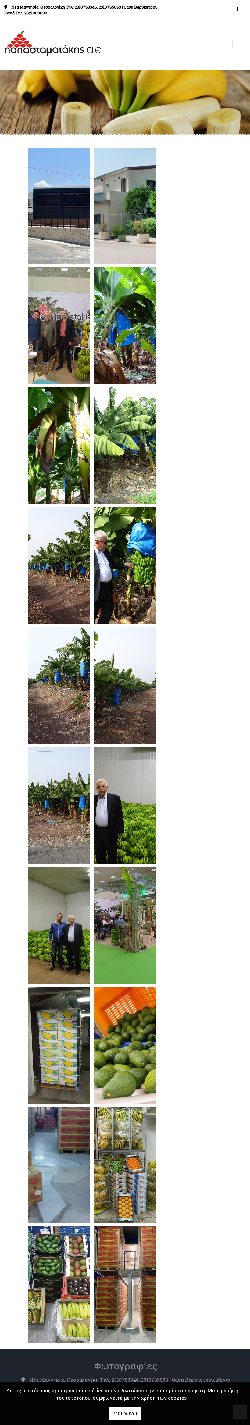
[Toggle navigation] (239, 43)
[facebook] (237, 9)
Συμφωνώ (125, 1413)
